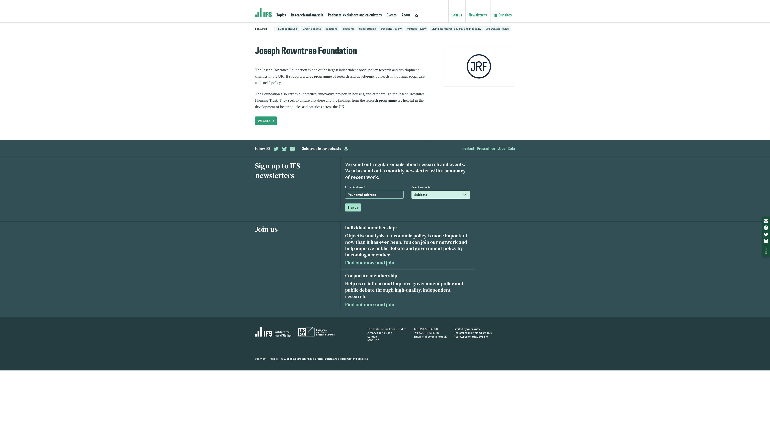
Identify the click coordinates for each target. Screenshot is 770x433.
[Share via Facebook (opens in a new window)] (766, 227)
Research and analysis (307, 15)
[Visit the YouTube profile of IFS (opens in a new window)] (292, 149)
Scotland (348, 28)
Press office (486, 149)
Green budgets (312, 28)
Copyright (260, 358)
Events (392, 15)
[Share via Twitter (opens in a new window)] (766, 234)
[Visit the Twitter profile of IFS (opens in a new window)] (276, 149)
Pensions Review (391, 28)
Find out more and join (369, 262)
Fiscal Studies (367, 28)
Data (511, 149)
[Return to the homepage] (263, 13)
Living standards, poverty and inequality (456, 28)
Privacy (274, 358)
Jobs (501, 149)
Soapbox (361, 358)
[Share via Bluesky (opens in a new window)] (766, 241)
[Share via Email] (766, 221)
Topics (281, 15)
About (405, 15)
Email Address (355, 187)
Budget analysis (288, 28)
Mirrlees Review (417, 28)
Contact (468, 149)
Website (264, 121)
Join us (457, 15)
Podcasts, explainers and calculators (355, 15)
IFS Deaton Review (497, 28)
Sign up (353, 207)
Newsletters (478, 15)
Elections (331, 28)
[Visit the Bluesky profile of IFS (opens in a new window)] (284, 149)
